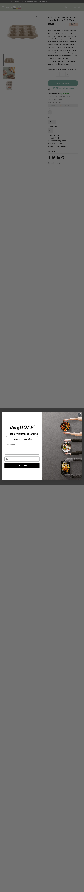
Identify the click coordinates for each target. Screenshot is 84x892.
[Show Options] (37, 451)
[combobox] (21, 451)
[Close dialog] (79, 415)
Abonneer (22, 465)
